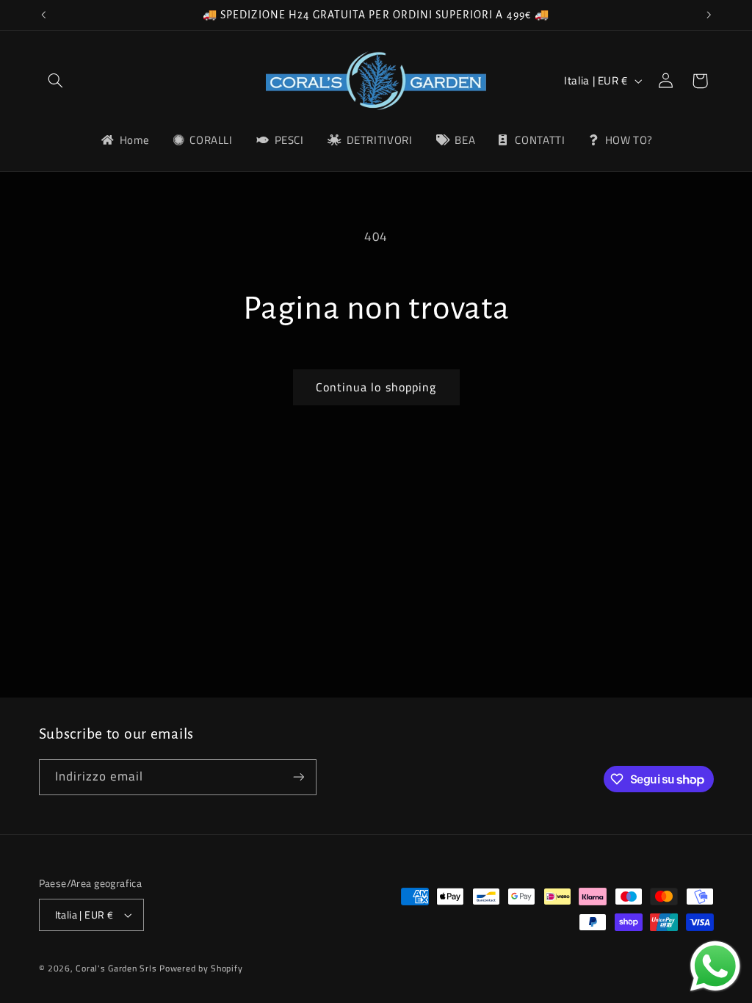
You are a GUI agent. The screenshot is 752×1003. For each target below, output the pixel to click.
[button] (56, 81)
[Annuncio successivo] (709, 14)
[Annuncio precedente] (43, 14)
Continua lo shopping (376, 387)
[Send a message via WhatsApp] (715, 966)
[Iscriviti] (298, 777)
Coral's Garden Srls (117, 968)
